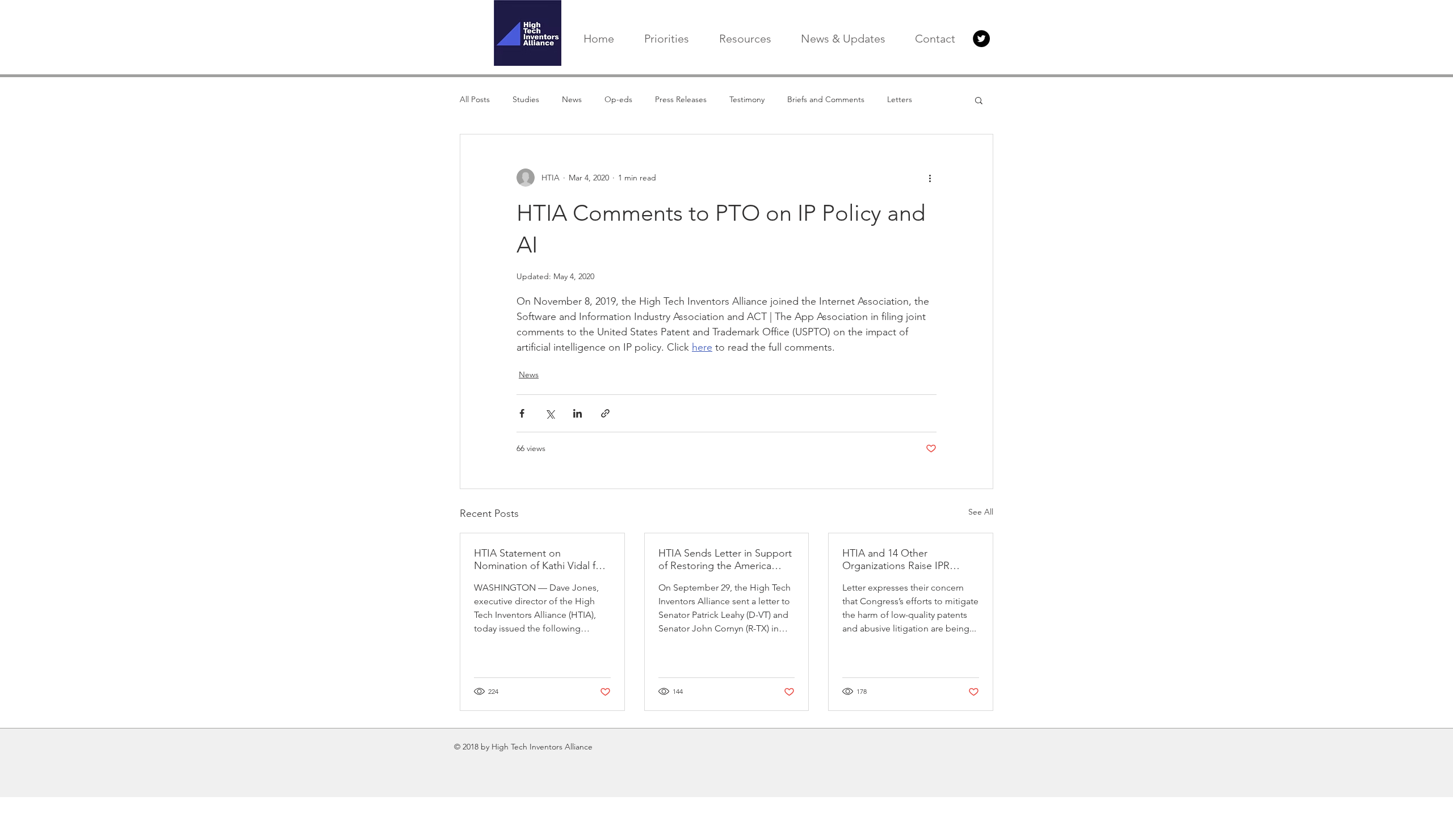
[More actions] (930, 177)
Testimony (747, 99)
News (572, 99)
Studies (526, 99)
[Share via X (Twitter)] (549, 413)
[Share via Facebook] (521, 413)
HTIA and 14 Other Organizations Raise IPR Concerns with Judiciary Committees (896, 559)
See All (980, 512)
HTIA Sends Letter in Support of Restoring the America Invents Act (725, 559)
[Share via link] (605, 413)
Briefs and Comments (825, 99)
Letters (899, 99)
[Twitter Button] (981, 38)
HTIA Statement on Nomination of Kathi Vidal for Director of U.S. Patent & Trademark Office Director (539, 559)
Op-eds (618, 99)
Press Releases (681, 99)
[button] (978, 99)
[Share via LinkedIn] (577, 413)
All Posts (475, 99)
